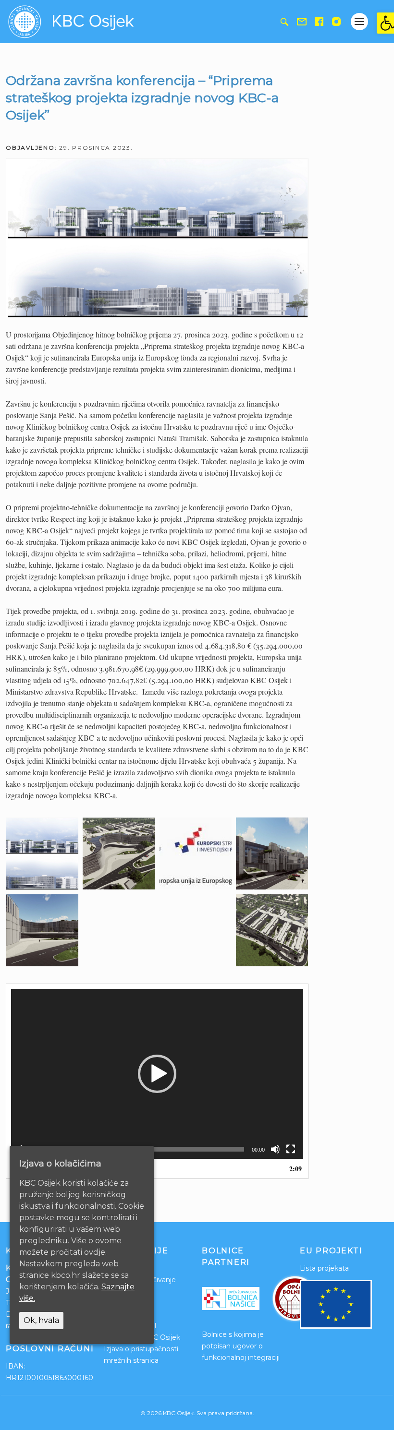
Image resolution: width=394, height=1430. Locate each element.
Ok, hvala (41, 1320)
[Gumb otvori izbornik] (359, 21)
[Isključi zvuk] (275, 1149)
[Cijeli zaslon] (291, 1149)
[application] (157, 1074)
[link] (385, 23)
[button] (157, 1074)
